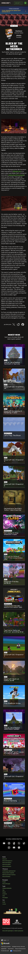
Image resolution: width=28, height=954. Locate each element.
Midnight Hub (17, 171)
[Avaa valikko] (25, 3)
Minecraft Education (6, 866)
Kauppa (4, 882)
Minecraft (4, 859)
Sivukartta (4, 894)
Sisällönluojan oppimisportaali (8, 871)
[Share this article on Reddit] (18, 324)
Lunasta (4, 904)
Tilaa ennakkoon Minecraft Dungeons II (11, 11)
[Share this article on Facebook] (23, 324)
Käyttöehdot (3, 948)
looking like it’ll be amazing (16, 175)
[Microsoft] (5, 943)
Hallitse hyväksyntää (18, 930)
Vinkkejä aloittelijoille (6, 888)
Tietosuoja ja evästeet (6, 946)
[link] (4, 843)
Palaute (4, 892)
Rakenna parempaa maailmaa (8, 874)
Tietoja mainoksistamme (20, 948)
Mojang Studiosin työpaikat (8, 872)
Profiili (3, 902)
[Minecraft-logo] (6, 3)
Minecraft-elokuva (6, 876)
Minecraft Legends (6, 864)
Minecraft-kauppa (6, 883)
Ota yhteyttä (5, 897)
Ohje (3, 890)
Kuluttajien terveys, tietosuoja (18, 946)
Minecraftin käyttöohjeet (7, 930)
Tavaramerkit (11, 948)
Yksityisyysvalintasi (17, 950)
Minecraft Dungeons (6, 862)
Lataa (3, 895)
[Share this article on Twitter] (14, 324)
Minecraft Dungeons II (7, 860)
